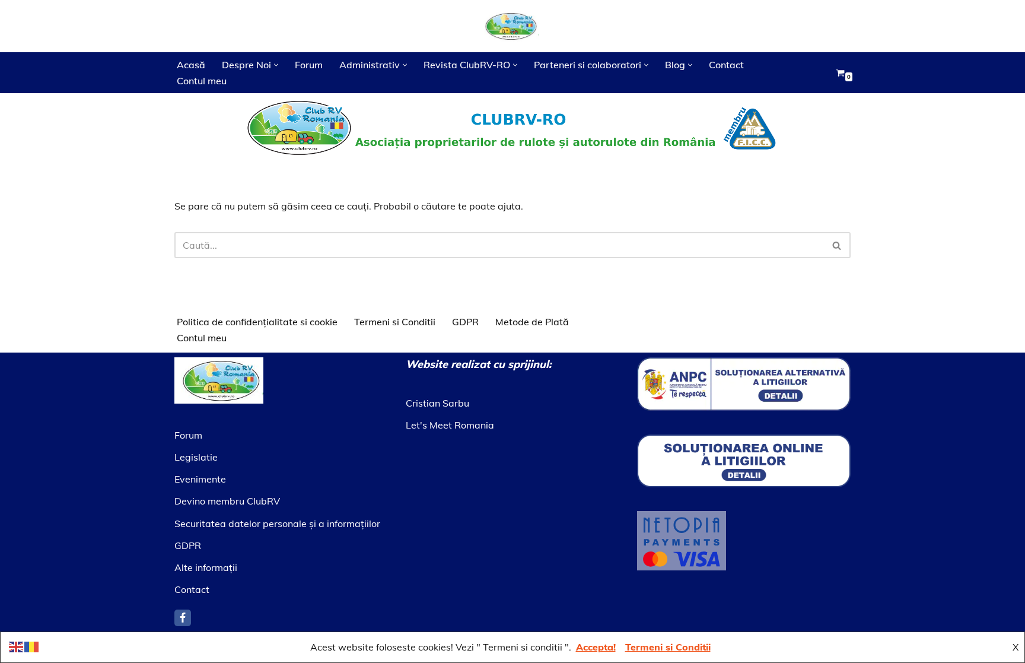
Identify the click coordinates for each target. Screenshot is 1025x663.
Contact (726, 65)
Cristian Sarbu (437, 403)
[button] (276, 65)
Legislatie (196, 457)
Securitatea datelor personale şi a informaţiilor (277, 523)
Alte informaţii (205, 567)
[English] (16, 646)
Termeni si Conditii (394, 322)
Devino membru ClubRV (227, 501)
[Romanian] (32, 646)
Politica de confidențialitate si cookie (257, 322)
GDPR (465, 322)
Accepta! (596, 647)
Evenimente (200, 479)
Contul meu (202, 81)
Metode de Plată (532, 322)
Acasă (191, 65)
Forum (309, 65)
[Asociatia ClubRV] (512, 26)
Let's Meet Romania (450, 425)
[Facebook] (182, 618)
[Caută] (837, 245)
